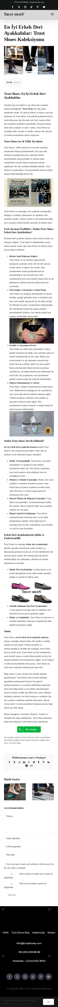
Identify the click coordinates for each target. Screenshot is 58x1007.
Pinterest (34, 714)
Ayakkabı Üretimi (20, 737)
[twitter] (17, 976)
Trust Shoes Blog (15, 743)
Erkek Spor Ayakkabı (38, 740)
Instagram (15, 714)
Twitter (42, 714)
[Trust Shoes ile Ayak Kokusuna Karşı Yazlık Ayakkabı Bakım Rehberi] (15, 784)
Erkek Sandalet (25, 740)
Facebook (24, 714)
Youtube (7, 718)
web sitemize (27, 721)
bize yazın (38, 692)
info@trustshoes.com (37, 2)
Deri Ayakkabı (9, 737)
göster (16, 82)
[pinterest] (40, 976)
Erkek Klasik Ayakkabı (11, 740)
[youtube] (48, 976)
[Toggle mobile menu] (52, 14)
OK (48, 1001)
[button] (6, 792)
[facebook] (9, 976)
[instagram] (25, 976)
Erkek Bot (30, 737)
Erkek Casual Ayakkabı (42, 737)
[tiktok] (33, 976)
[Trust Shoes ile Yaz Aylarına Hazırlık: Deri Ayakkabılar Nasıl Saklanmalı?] (43, 784)
